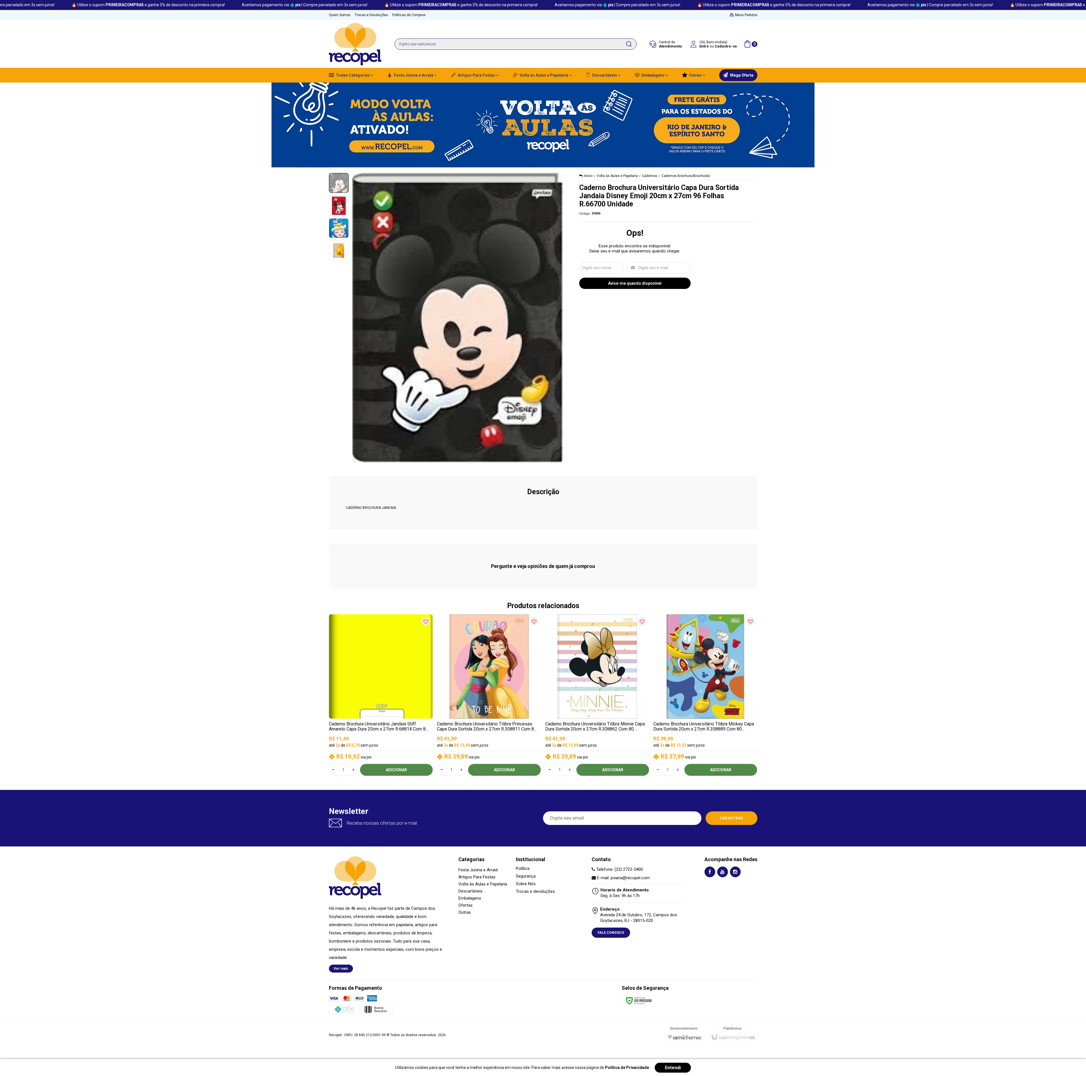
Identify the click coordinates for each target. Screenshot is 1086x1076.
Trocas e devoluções (535, 891)
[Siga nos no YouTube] (722, 872)
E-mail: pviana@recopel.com (623, 877)
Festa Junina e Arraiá (478, 869)
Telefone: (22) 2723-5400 (619, 869)
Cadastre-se (726, 46)
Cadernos (649, 176)
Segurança (526, 876)
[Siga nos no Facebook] (709, 872)
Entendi (673, 1067)
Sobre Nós (526, 884)
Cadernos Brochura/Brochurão (685, 176)
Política (522, 869)
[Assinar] (731, 818)
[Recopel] (355, 44)
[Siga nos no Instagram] (735, 872)
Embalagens (469, 898)
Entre (704, 46)
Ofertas (465, 905)
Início (588, 176)
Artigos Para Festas (476, 877)
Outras (464, 912)
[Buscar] (629, 44)
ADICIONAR (396, 770)
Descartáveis (470, 891)
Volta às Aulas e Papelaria (617, 176)
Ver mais (341, 969)
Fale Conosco (611, 933)
